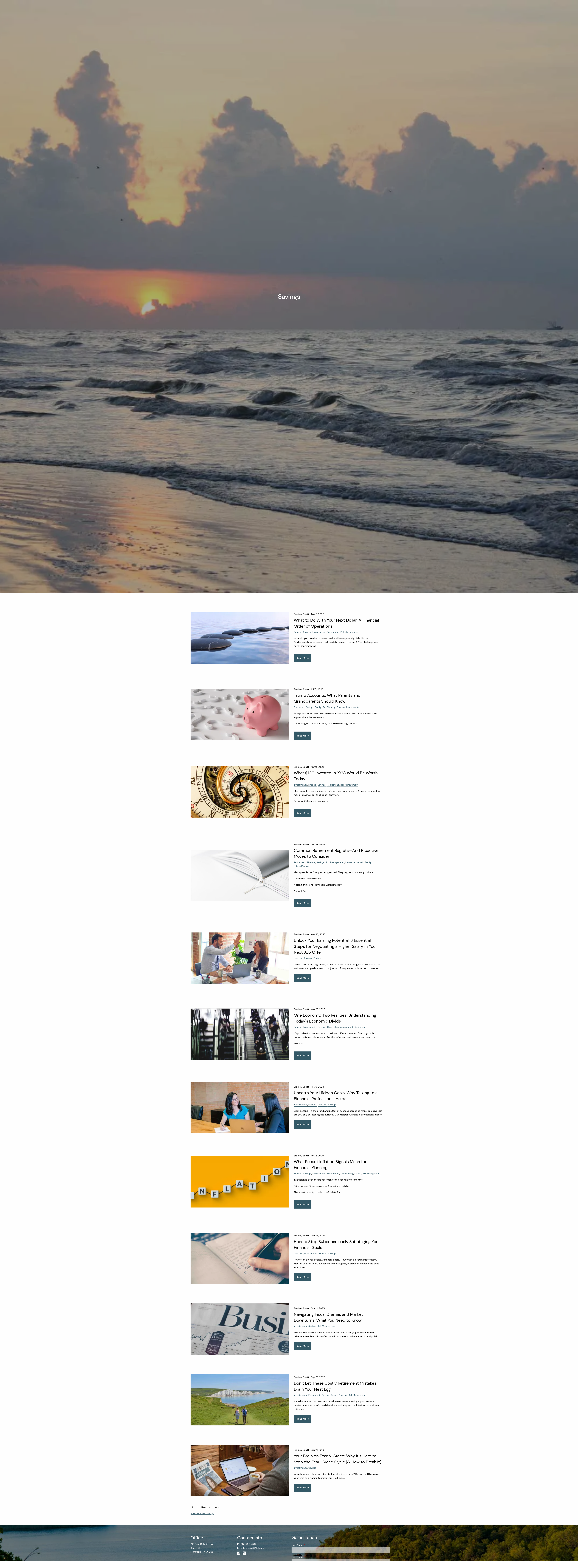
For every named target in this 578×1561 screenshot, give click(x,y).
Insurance (350, 862)
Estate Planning (302, 866)
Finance (297, 632)
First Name (309, 1545)
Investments (318, 632)
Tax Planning (329, 707)
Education (299, 707)
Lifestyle (298, 958)
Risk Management (349, 632)
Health (360, 862)
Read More (303, 658)
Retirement (333, 632)
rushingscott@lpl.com (252, 1548)
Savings (307, 632)
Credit (330, 1027)
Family (318, 707)
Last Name (309, 1557)
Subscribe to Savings (202, 1513)
